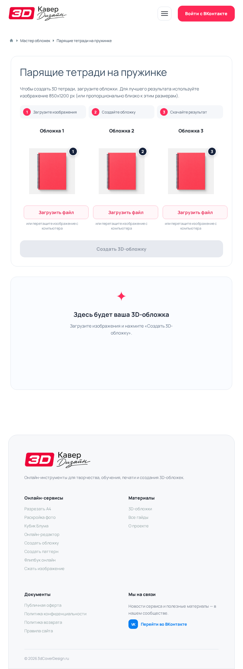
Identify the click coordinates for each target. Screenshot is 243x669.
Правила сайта (38, 631)
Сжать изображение (44, 568)
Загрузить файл (56, 212)
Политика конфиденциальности (55, 614)
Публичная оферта (42, 605)
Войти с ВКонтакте (206, 13)
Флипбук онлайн (40, 560)
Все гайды (138, 517)
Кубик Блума (36, 526)
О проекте (138, 526)
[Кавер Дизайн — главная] (37, 13)
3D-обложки (140, 509)
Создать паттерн (41, 551)
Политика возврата (43, 622)
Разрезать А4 (37, 509)
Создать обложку (41, 543)
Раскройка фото (40, 517)
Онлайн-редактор (41, 534)
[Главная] (11, 40)
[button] (52, 171)
